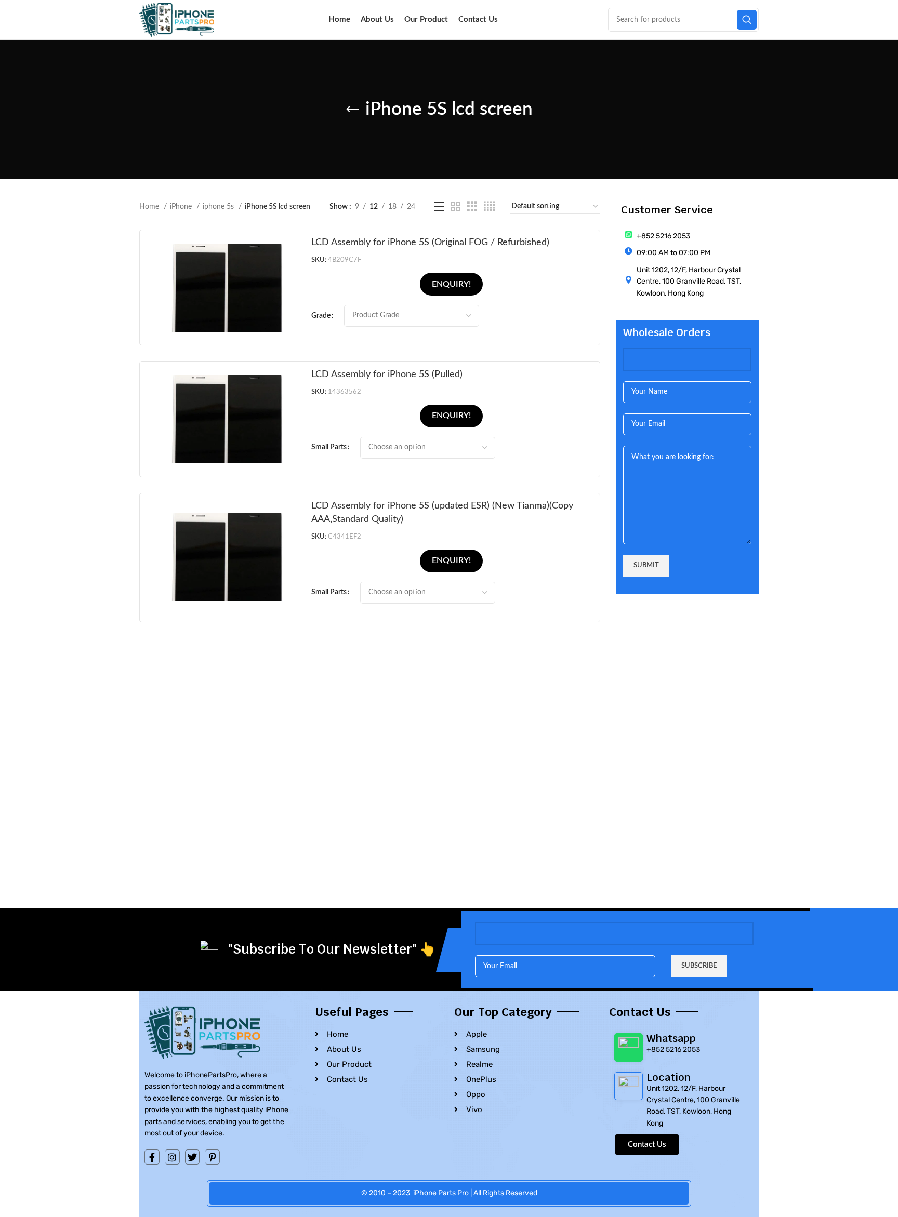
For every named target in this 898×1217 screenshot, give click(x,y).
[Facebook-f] (152, 1157)
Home (150, 206)
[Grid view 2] (455, 206)
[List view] (439, 206)
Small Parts (329, 447)
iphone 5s (219, 206)
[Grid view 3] (472, 206)
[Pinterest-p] (212, 1157)
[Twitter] (192, 1157)
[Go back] (352, 109)
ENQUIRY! (451, 284)
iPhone (182, 206)
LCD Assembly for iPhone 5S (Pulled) (387, 374)
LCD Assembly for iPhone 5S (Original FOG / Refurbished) (430, 242)
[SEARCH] (747, 20)
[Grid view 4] (489, 206)
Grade (321, 315)
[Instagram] (172, 1157)
